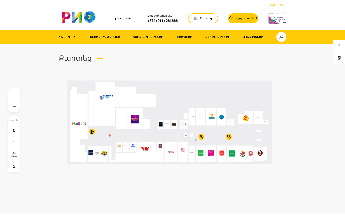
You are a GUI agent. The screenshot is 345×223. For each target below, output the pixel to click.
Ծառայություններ (148, 37)
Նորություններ (217, 37)
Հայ (272, 4)
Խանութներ (68, 37)
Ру (281, 4)
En (277, 4)
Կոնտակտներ (253, 37)
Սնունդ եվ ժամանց (105, 37)
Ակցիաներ (184, 37)
